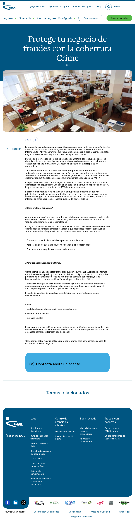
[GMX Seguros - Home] (9, 6)
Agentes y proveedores (86, 440)
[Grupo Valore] (54, 503)
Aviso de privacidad (100, 511)
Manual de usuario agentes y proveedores (88, 431)
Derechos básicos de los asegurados (40, 452)
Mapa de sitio (75, 511)
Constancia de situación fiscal (37, 465)
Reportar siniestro (119, 18)
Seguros (8, 18)
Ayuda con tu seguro (59, 6)
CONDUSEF (36, 458)
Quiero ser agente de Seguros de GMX (115, 437)
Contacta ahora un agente (58, 364)
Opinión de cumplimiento (37, 472)
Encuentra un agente (83, 6)
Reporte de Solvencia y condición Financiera (40, 481)
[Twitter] (28, 139)
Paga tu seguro (91, 18)
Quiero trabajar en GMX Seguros (113, 430)
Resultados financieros (36, 430)
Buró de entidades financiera (39, 437)
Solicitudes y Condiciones (46, 511)
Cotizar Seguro (46, 18)
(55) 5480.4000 (37, 6)
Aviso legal (124, 511)
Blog (99, 6)
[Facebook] (35, 139)
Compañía (25, 18)
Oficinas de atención (65, 431)
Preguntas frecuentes (81, 516)
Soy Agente (65, 18)
